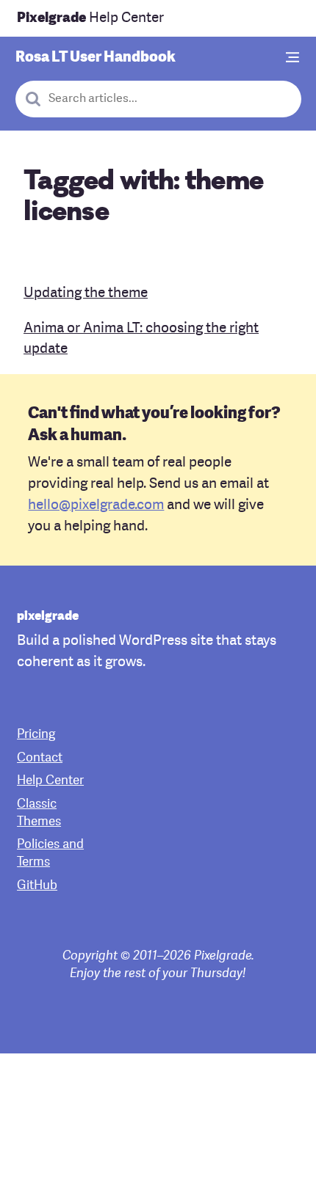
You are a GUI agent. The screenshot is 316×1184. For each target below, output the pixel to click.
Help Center (90, 18)
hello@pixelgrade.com (96, 505)
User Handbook (95, 58)
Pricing (36, 734)
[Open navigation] (293, 58)
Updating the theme (86, 293)
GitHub (37, 886)
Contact (39, 758)
